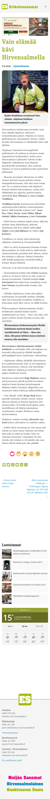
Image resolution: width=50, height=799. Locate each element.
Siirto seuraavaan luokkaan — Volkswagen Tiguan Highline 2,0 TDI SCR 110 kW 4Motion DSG (37, 486)
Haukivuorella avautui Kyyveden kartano (30, 574)
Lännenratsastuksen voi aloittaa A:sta (29, 585)
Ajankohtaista (21, 66)
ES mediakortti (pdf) (12, 760)
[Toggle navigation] (45, 6)
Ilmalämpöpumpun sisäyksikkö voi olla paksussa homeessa (30, 552)
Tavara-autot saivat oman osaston (9, 483)
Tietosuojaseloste (10, 732)
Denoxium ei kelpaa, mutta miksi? (27, 562)
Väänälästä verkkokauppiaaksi (26, 596)
